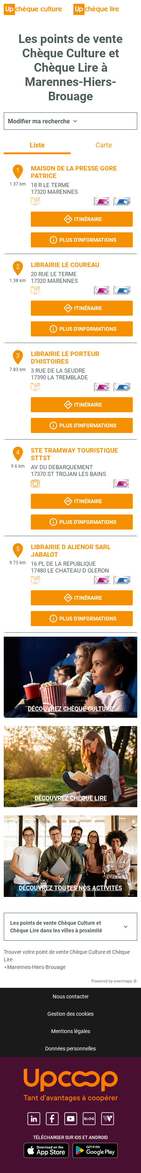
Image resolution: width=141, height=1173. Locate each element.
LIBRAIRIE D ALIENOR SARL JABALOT (71, 550)
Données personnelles (70, 1049)
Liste (37, 145)
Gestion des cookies (70, 1014)
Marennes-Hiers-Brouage (36, 967)
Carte (104, 145)
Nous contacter (71, 996)
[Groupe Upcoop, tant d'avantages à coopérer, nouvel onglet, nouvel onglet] (71, 1086)
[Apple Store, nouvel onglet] (46, 1150)
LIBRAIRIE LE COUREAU (65, 265)
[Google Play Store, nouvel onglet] (95, 1150)
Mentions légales (70, 1031)
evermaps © (125, 981)
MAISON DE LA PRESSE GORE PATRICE (74, 172)
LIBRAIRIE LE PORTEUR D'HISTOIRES (65, 357)
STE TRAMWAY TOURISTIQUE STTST (74, 454)
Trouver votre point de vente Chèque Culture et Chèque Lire (67, 956)
